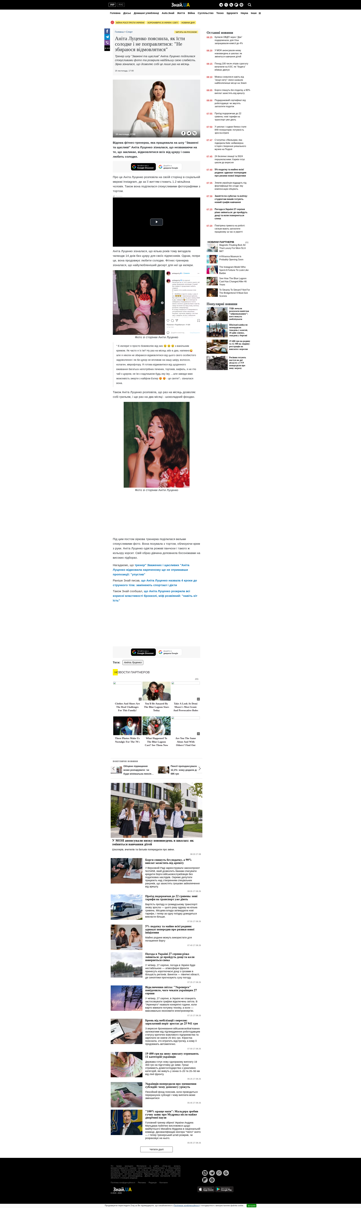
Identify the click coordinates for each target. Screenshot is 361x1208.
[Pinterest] (241, 5)
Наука (244, 13)
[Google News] (226, 1173)
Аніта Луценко (133, 662)
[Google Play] (224, 1189)
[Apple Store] (206, 1189)
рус (121, 5)
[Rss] (231, 5)
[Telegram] (221, 5)
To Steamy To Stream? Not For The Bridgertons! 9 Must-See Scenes (234, 293)
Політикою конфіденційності (187, 1205)
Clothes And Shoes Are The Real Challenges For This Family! (127, 707)
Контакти (163, 1182)
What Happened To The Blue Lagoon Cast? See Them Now (156, 742)
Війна (191, 13)
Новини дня (188, 23)
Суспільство (205, 13)
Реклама (142, 1182)
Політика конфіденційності (123, 1182)
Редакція (153, 1182)
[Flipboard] (236, 5)
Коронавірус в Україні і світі (163, 23)
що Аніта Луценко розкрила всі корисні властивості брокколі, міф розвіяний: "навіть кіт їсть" (155, 595)
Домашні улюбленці (146, 13)
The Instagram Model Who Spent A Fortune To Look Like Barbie (234, 270)
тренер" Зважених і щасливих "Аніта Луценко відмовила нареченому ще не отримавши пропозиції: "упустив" (151, 569)
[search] (249, 5)
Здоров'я (232, 13)
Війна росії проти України (130, 23)
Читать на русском (186, 32)
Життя (181, 13)
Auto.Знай (168, 13)
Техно (220, 13)
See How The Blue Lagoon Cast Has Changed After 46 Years (233, 281)
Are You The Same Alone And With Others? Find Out (185, 742)
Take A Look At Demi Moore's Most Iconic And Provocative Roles (185, 707)
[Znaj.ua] (180, 5)
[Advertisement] (156, 515)
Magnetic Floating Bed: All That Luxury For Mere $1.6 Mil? (232, 248)
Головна (115, 13)
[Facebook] (107, 31)
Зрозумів (251, 1205)
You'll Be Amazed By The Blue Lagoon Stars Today (156, 707)
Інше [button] (254, 13)
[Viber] (226, 5)
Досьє (127, 13)
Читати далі (157, 1149)
